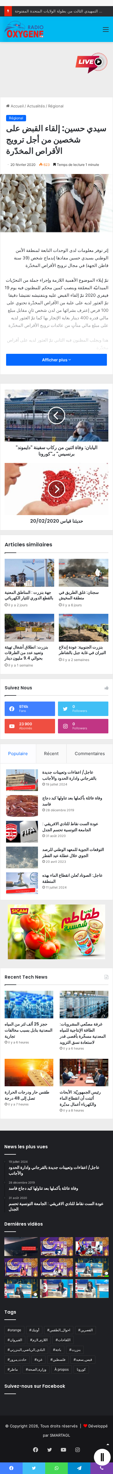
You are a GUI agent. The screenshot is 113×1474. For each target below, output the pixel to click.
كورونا (81, 1369)
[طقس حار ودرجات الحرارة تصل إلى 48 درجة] (29, 1072)
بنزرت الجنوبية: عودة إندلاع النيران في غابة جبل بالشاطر (82, 649)
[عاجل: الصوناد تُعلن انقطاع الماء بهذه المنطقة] (22, 883)
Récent (51, 753)
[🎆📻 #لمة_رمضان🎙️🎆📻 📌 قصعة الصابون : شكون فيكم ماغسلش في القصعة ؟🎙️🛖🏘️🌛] (92, 1246)
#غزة (38, 1359)
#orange (14, 1330)
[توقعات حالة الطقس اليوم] (21, 1267)
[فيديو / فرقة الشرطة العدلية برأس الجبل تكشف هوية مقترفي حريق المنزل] (21, 1246)
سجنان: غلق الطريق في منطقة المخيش (79, 595)
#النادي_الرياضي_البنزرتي (26, 1349)
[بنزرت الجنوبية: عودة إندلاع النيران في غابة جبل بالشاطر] (83, 628)
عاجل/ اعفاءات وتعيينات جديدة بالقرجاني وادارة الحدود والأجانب (69, 775)
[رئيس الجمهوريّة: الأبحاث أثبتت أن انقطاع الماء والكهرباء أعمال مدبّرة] (84, 1072)
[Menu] (106, 31)
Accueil (17, 106)
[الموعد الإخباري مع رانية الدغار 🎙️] (56, 1246)
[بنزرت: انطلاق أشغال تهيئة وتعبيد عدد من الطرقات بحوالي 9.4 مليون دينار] (29, 628)
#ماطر (13, 1369)
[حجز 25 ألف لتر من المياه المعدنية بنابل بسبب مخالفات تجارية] (29, 1004)
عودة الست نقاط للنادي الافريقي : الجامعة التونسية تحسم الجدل (70, 827)
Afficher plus (55, 359)
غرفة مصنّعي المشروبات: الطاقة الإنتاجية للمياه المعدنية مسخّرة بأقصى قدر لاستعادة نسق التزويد (83, 1033)
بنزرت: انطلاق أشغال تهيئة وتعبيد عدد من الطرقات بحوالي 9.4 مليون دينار (26, 652)
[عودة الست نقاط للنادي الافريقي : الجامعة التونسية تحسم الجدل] (22, 832)
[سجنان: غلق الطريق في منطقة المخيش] (83, 573)
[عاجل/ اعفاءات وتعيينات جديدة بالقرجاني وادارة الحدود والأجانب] (22, 780)
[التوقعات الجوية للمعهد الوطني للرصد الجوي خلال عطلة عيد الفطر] (22, 857)
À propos (61, 1369)
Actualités (36, 106)
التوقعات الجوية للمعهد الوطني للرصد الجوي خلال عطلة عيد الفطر (73, 852)
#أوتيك (34, 1330)
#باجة (57, 1349)
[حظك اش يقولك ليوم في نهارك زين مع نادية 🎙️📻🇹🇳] (21, 1288)
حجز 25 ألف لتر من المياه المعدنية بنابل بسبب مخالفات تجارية (28, 1030)
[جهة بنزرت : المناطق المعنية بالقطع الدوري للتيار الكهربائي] (29, 573)
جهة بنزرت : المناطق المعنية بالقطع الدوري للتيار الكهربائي (29, 595)
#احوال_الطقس (58, 1330)
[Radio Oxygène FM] (24, 29)
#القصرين (85, 1330)
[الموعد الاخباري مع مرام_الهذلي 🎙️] (56, 1267)
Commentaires (90, 753)
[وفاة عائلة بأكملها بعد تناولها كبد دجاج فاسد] (22, 806)
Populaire (18, 753)
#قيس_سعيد (83, 1359)
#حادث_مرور (17, 1359)
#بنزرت (75, 1349)
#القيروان (15, 1340)
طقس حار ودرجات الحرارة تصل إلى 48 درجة (27, 1095)
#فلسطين (57, 1359)
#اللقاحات (63, 1340)
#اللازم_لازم (39, 1340)
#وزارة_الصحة (36, 1369)
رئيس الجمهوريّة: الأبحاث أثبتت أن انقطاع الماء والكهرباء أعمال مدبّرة (80, 1098)
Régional (55, 106)
